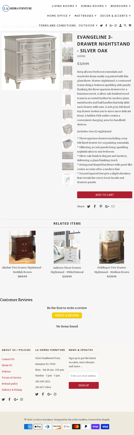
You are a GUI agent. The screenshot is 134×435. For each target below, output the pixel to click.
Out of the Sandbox (77, 419)
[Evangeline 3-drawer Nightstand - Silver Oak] (30, 61)
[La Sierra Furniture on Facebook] (10, 399)
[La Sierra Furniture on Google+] (16, 399)
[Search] (125, 26)
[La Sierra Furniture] (17, 7)
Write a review (67, 315)
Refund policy (10, 383)
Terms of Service (11, 377)
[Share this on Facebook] (94, 206)
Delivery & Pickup (12, 389)
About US (7, 365)
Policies (6, 371)
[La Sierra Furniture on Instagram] (22, 399)
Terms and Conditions (57, 25)
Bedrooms (121, 6)
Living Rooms (64, 6)
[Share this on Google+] (106, 206)
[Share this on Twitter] (88, 206)
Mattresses (86, 16)
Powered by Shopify (99, 419)
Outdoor (88, 25)
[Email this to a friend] (112, 206)
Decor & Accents (115, 16)
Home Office (59, 16)
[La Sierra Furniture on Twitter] (4, 399)
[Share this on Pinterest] (100, 206)
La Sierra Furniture (43, 419)
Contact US (8, 359)
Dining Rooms (94, 6)
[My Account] (120, 26)
